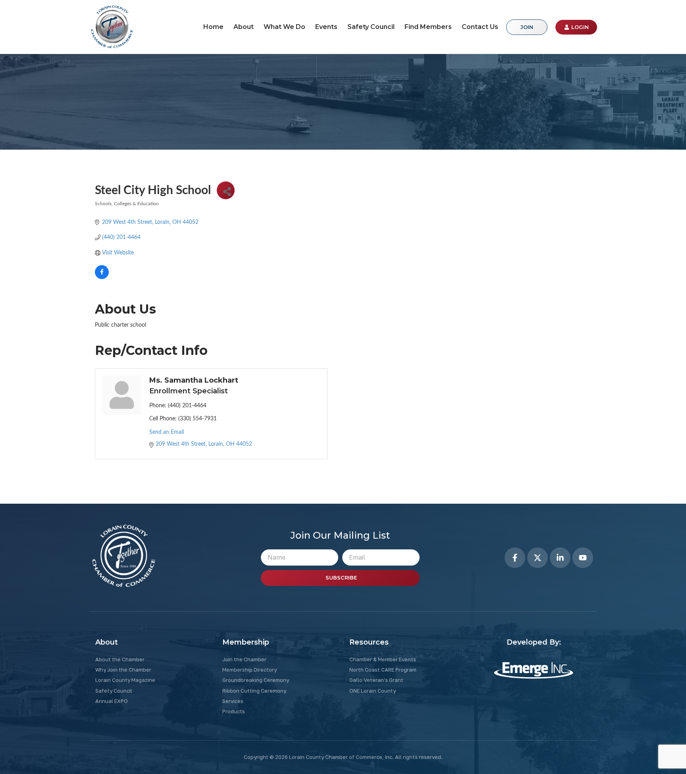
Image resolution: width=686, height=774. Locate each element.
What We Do (284, 27)
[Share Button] (226, 190)
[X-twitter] (537, 557)
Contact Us (480, 27)
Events (326, 27)
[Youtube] (582, 557)
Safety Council (371, 27)
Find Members (428, 27)
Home (213, 27)
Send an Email (166, 432)
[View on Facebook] (102, 277)
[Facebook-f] (515, 557)
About (243, 27)
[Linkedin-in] (560, 557)
